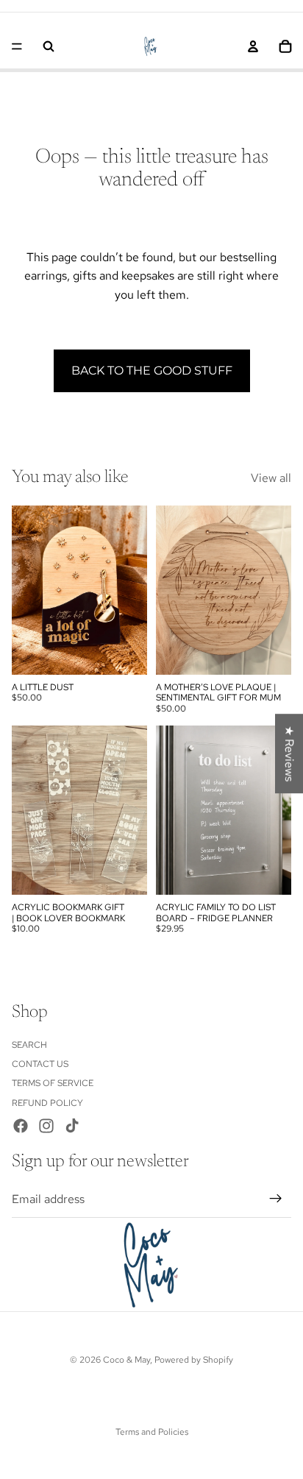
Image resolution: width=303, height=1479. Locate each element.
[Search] (48, 46)
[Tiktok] (72, 1126)
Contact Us (40, 1064)
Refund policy (47, 1103)
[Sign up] (275, 1198)
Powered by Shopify (193, 1360)
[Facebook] (20, 1126)
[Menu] (17, 46)
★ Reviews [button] (289, 753)
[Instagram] (46, 1126)
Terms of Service (52, 1083)
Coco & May (126, 1360)
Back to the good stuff (151, 370)
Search (29, 1044)
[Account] (253, 46)
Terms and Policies (151, 1432)
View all (271, 478)
